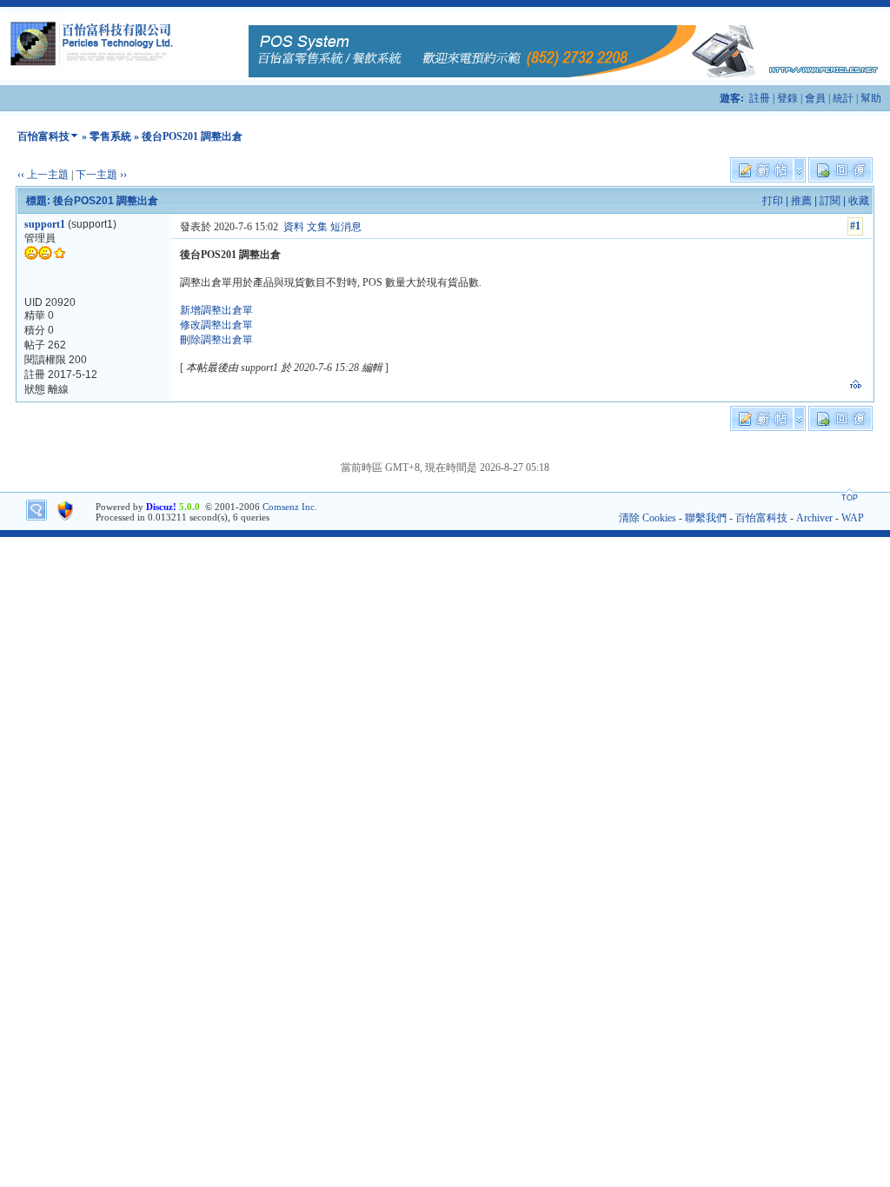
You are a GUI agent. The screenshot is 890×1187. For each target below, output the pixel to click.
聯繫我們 (706, 518)
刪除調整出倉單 (216, 340)
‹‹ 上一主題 (43, 175)
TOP (849, 498)
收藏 (858, 201)
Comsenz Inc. (289, 506)
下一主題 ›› (101, 175)
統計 (843, 98)
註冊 (759, 98)
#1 (855, 226)
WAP (852, 518)
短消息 (346, 227)
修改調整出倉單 (216, 325)
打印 (772, 201)
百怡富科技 (43, 136)
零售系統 (110, 136)
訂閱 (830, 201)
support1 (44, 224)
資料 (293, 227)
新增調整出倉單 (216, 310)
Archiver (814, 518)
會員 (815, 98)
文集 (317, 227)
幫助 (870, 98)
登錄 (787, 98)
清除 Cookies (647, 518)
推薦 (801, 201)
